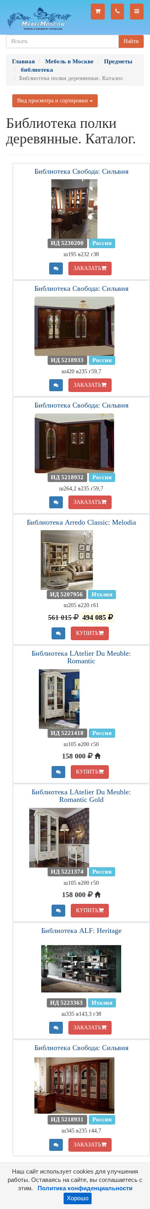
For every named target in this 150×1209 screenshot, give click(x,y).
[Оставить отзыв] (56, 268)
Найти (131, 41)
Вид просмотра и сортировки (53, 101)
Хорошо (77, 1198)
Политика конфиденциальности (85, 1188)
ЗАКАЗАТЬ (87, 268)
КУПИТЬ (87, 633)
